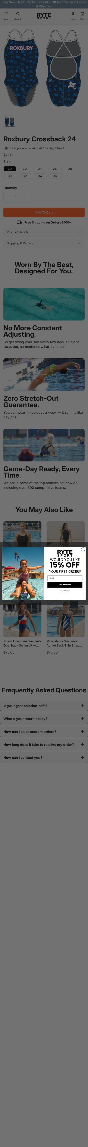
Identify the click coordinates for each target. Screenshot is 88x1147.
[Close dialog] (83, 549)
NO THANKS (65, 591)
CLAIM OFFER (65, 584)
